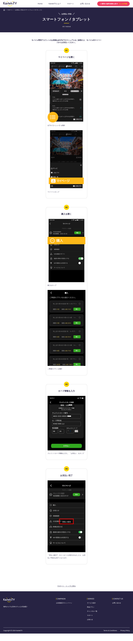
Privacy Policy (125, 630)
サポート (70, 3)
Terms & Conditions (110, 630)
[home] (10, 3)
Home (40, 3)
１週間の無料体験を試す (113, 4)
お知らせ (90, 619)
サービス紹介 (91, 603)
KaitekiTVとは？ (55, 3)
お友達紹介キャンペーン (64, 603)
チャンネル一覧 (92, 611)
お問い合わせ (85, 3)
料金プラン (90, 607)
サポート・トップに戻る (66, 586)
